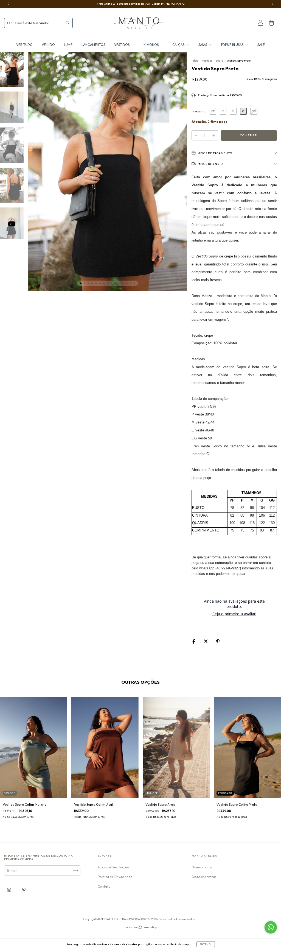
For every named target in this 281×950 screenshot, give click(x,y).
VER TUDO (24, 45)
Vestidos (207, 60)
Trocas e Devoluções (113, 867)
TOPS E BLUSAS (232, 45)
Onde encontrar (204, 877)
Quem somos (202, 867)
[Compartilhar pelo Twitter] (206, 641)
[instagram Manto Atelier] (9, 890)
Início (195, 60)
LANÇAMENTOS (93, 45)
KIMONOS (151, 45)
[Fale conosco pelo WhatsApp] (271, 927)
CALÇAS (178, 45)
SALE (261, 45)
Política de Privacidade (115, 877)
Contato (104, 886)
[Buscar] (67, 22)
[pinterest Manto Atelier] (24, 890)
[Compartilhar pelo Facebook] (194, 641)
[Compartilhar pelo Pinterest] (218, 641)
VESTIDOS (122, 45)
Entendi (205, 944)
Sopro (219, 60)
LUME (68, 45)
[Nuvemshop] (140, 928)
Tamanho (199, 111)
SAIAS (203, 45)
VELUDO (48, 45)
